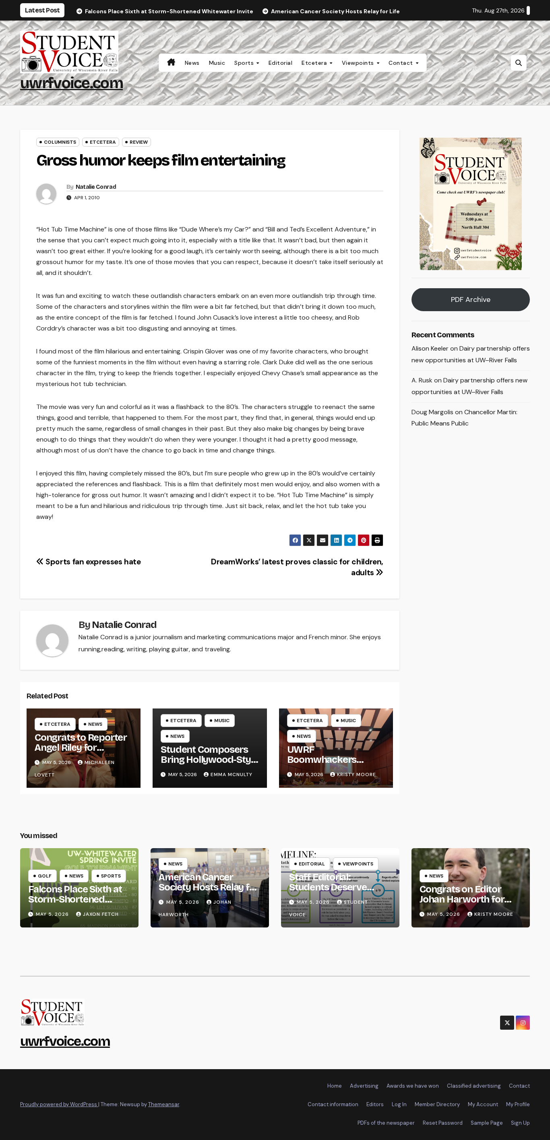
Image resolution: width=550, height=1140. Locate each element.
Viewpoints (359, 62)
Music (217, 62)
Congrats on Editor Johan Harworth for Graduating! (462, 899)
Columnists (60, 142)
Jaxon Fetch (101, 914)
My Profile (518, 1104)
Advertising (364, 1085)
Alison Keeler (430, 349)
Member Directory (437, 1104)
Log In (399, 1104)
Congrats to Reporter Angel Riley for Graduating (81, 747)
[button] (519, 63)
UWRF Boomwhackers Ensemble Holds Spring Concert (322, 764)
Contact (402, 62)
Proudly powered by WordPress (59, 1104)
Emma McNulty (231, 774)
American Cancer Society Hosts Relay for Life (208, 887)
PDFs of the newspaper (386, 1122)
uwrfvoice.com (71, 83)
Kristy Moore (356, 774)
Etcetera (315, 62)
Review (139, 142)
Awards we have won (413, 1085)
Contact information (333, 1104)
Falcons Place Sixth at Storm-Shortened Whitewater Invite (75, 899)
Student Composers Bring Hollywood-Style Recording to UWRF (209, 759)
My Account (483, 1104)
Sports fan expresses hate (92, 562)
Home (334, 1085)
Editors (375, 1104)
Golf (45, 876)
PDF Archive (470, 300)
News (192, 62)
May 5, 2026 (53, 914)
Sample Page (487, 1122)
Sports (245, 62)
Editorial (281, 62)
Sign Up (520, 1122)
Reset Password (443, 1122)
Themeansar (163, 1104)
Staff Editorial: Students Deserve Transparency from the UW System (339, 892)
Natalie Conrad (96, 187)
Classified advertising (474, 1085)
